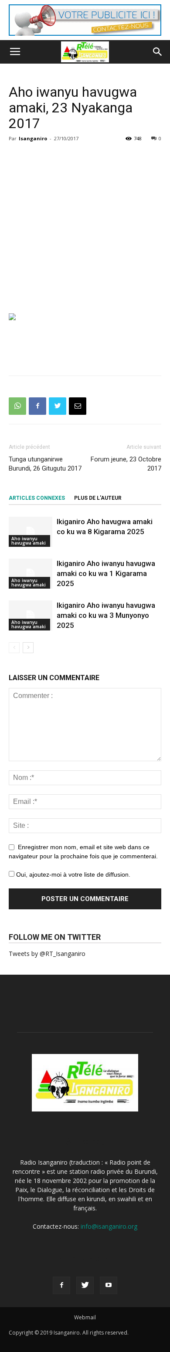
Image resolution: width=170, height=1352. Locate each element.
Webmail (85, 1317)
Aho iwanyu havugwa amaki (28, 540)
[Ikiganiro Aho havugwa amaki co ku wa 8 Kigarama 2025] (30, 532)
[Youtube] (108, 1285)
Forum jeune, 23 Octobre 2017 (126, 463)
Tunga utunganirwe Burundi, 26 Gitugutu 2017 (45, 463)
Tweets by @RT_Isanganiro (47, 953)
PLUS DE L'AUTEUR (98, 498)
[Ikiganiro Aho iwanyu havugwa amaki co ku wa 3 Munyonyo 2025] (30, 615)
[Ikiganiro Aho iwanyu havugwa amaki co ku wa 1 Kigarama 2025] (30, 574)
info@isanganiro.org (109, 1226)
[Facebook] (61, 1285)
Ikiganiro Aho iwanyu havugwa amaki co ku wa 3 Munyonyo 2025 (106, 615)
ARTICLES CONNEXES (37, 498)
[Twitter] (85, 1285)
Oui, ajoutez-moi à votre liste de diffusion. (72, 874)
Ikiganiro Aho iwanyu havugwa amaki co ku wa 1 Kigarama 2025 (106, 573)
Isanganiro (33, 138)
